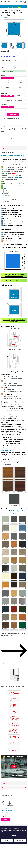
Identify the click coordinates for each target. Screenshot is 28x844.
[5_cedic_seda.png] (14, 536)
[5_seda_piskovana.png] (5, 601)
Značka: (4, 17)
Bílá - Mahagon (20, 82)
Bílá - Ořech (8, 82)
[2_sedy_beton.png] (14, 601)
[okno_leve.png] (14, 294)
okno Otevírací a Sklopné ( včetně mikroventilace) (12, 156)
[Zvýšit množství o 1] (6, 113)
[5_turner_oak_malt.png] (14, 617)
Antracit (7, 85)
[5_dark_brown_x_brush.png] (22, 544)
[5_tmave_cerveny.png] (14, 609)
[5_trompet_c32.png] (5, 617)
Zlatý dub (20, 85)
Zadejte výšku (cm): (18, 65)
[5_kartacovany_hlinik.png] (14, 569)
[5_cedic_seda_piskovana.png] (22, 536)
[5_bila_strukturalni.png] (14, 528)
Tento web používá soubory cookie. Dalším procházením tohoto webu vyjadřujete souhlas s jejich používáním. (13, 830)
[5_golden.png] (22, 560)
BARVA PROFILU (4, 75)
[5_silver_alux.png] (22, 601)
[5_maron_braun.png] (14, 577)
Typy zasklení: (7, 188)
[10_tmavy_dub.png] (20, 473)
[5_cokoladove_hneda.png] (5, 544)
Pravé (8, 106)
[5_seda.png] (22, 593)
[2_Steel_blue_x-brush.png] (5, 609)
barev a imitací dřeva (16, 177)
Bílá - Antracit (20, 77)
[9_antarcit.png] (14, 500)
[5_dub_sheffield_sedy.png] (22, 552)
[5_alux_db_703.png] (14, 520)
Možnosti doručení (5, 110)
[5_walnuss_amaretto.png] (22, 617)
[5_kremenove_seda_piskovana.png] (22, 569)
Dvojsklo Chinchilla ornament (20, 97)
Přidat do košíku (14, 114)
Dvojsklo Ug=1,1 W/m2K (7, 95)
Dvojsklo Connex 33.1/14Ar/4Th (20, 100)
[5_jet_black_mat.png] (5, 569)
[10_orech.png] (8, 486)
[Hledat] (16, 1)
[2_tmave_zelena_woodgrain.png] (22, 609)
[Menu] (24, 1)
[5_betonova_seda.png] (5, 528)
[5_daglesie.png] (14, 544)
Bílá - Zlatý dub (7, 80)
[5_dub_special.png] (14, 560)
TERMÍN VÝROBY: (8, 450)
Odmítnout (7, 840)
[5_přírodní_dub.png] (14, 593)
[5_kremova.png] (5, 577)
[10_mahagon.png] (20, 486)
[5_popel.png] (5, 593)
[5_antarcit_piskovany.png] (22, 520)
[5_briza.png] (5, 536)
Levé (20, 106)
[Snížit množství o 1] (6, 115)
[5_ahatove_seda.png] (5, 520)
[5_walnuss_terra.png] (5, 625)
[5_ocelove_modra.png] (22, 577)
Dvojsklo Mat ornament (8, 100)
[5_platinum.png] (22, 585)
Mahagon (7, 89)
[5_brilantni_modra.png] (22, 528)
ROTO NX (14, 173)
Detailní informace (5, 134)
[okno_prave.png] (14, 310)
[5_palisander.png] (14, 585)
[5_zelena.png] (22, 625)
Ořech (20, 87)
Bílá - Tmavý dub (20, 80)
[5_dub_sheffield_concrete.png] (14, 552)
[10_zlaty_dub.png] (8, 473)
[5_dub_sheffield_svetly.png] (5, 560)
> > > (14, 280)
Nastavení (13, 835)
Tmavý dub (7, 87)
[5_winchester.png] (14, 625)
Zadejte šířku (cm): (6, 65)
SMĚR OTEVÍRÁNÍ (4, 104)
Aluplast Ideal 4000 (8, 155)
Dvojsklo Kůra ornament (8, 97)
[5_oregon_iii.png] (5, 585)
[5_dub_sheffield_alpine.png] (5, 552)
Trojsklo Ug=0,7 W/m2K (20, 95)
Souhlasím (20, 840)
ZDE (8, 63)
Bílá (7, 77)
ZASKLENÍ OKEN (4, 93)
